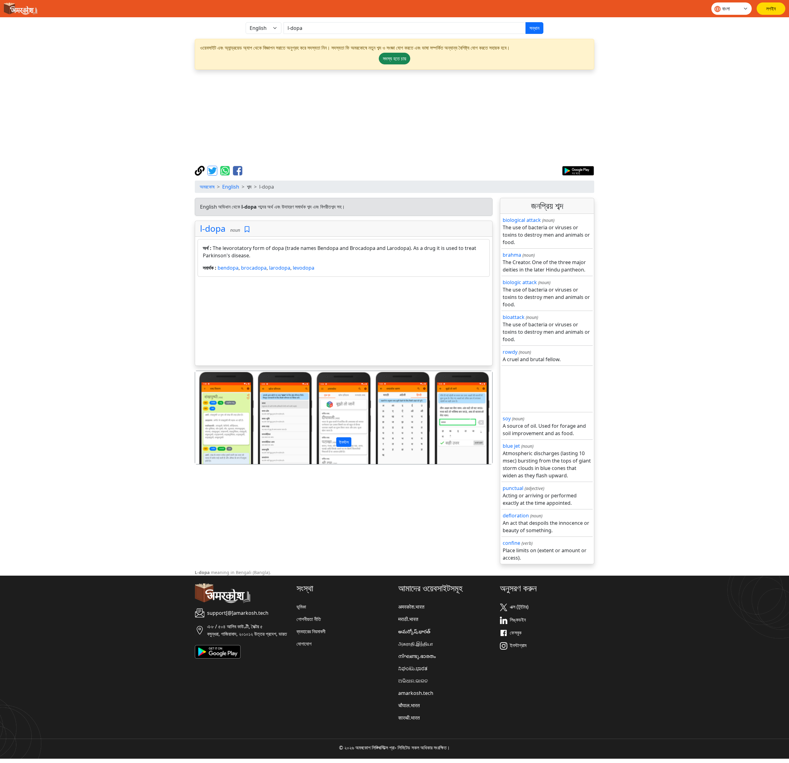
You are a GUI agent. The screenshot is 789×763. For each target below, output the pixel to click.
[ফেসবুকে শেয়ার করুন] (238, 170)
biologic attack (520, 282)
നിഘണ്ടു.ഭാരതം (417, 656)
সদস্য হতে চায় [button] (394, 58)
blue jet (511, 446)
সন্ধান (534, 28)
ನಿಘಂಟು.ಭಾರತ (412, 668)
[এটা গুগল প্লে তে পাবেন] (578, 170)
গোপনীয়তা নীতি (308, 619)
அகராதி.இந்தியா (415, 643)
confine (511, 543)
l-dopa (213, 228)
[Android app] (218, 651)
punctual (513, 488)
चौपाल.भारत (409, 705)
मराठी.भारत (408, 619)
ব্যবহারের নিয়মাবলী (310, 631)
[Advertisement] (394, 118)
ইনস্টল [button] (344, 442)
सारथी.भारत (409, 717)
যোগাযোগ (304, 643)
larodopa (279, 267)
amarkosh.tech (415, 693)
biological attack (522, 220)
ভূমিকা (301, 606)
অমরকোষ (207, 186)
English (230, 186)
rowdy (510, 352)
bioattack (514, 317)
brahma (512, 254)
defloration (516, 515)
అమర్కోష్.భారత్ (414, 631)
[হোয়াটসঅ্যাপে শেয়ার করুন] (225, 170)
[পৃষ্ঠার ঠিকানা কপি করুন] (200, 170)
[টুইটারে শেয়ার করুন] (213, 170)
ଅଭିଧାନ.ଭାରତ (413, 680)
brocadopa (254, 267)
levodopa (303, 267)
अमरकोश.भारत (411, 606)
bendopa (228, 267)
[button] (217, 417)
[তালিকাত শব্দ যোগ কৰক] (247, 229)
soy (507, 418)
